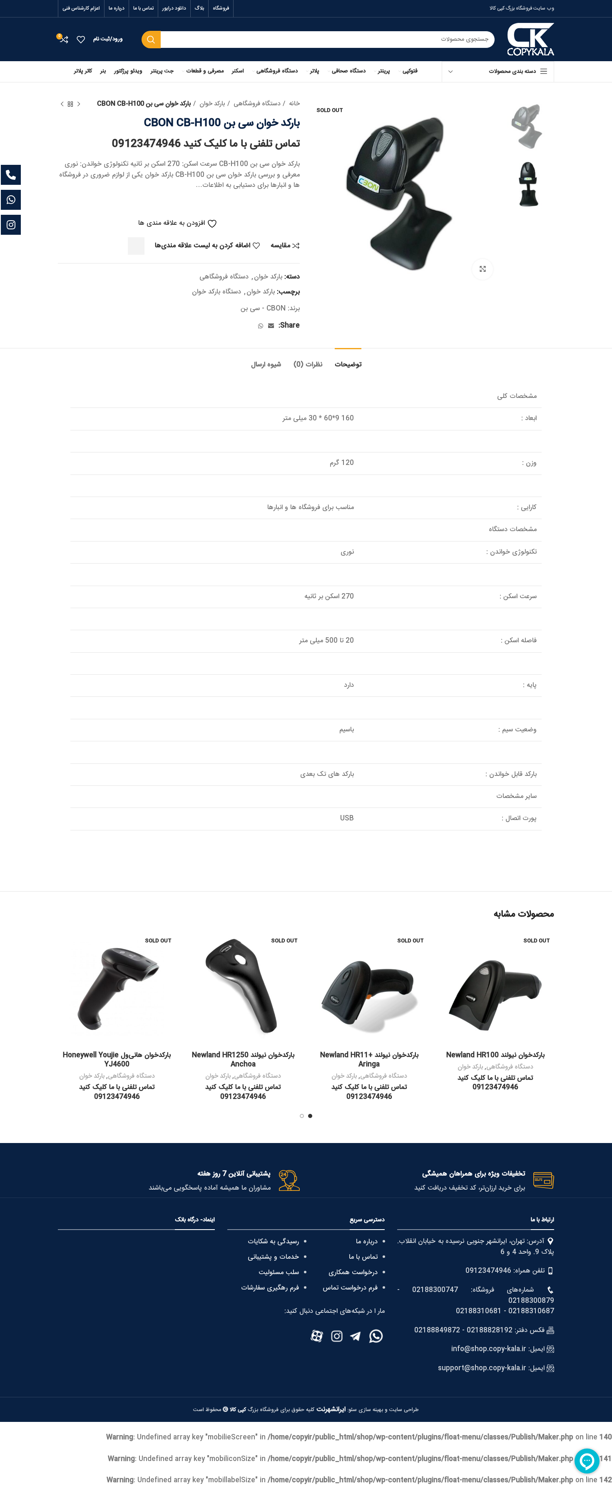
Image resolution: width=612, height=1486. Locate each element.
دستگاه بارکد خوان (216, 292)
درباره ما (367, 1241)
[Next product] (62, 104)
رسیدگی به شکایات (273, 1241)
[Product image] (495, 988)
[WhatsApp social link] (261, 326)
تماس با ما (363, 1257)
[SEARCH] (151, 39)
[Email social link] (271, 326)
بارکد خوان (211, 104)
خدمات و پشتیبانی (273, 1257)
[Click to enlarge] (482, 269)
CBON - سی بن (263, 308)
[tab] (348, 360)
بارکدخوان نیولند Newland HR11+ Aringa (369, 1060)
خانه (293, 104)
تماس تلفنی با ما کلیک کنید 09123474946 (206, 144)
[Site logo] (531, 39)
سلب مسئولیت (279, 1272)
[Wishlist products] (80, 39)
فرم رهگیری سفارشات (270, 1288)
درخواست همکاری (353, 1272)
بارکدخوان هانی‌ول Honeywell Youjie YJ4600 (117, 1060)
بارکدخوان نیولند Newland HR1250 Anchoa (243, 1060)
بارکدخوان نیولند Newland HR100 (495, 1055)
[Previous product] (79, 104)
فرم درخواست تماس (350, 1288)
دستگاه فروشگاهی (256, 104)
